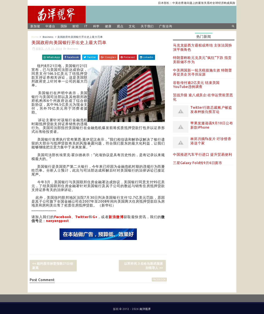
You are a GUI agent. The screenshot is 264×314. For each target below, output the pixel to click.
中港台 (50, 26)
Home (35, 36)
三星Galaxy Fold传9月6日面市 (197, 163)
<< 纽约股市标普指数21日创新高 (52, 265)
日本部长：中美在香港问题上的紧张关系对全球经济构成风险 (191, 2)
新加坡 (35, 26)
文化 (132, 26)
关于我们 (147, 26)
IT (86, 26)
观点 (120, 26)
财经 (75, 26)
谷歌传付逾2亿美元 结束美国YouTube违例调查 (196, 85)
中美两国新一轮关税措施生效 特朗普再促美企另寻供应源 (202, 72)
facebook (159, 279)
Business (48, 36)
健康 (108, 26)
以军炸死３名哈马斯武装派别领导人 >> (143, 265)
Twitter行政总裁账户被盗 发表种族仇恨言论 (211, 109)
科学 (96, 26)
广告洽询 (165, 26)
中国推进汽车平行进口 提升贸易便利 (202, 154)
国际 (64, 26)
